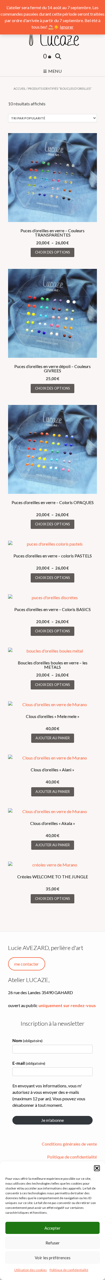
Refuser (53, 1242)
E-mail (28, 1063)
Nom (27, 1040)
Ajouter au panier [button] (53, 738)
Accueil (19, 88)
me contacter (26, 963)
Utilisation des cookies (30, 1270)
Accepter (52, 1228)
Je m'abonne (52, 1120)
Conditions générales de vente (69, 1143)
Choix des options (52, 252)
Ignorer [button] (67, 26)
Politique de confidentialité (69, 1270)
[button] (97, 1168)
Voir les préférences (53, 1257)
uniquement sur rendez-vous (67, 1005)
